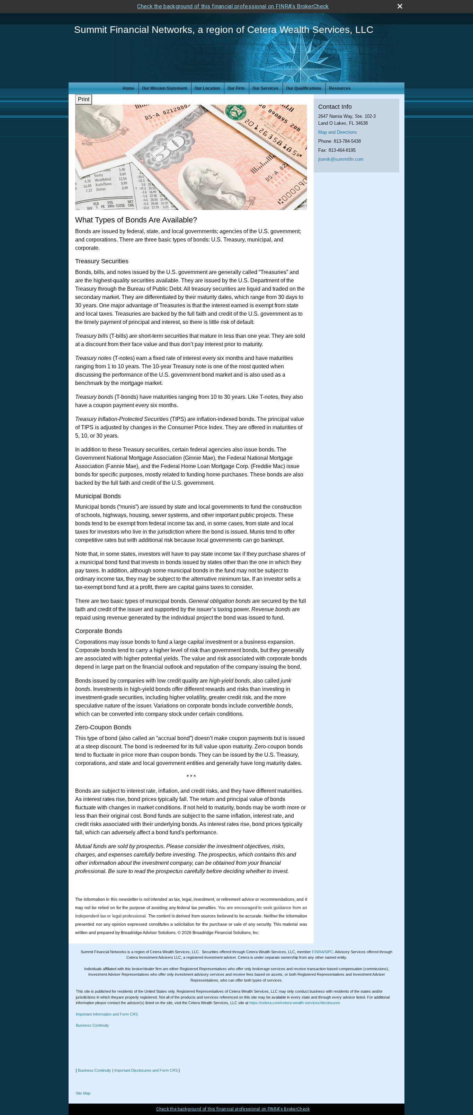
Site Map (83, 1093)
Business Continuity (92, 1025)
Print (83, 99)
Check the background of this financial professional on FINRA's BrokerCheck (233, 6)
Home (128, 88)
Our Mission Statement (164, 88)
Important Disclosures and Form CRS (146, 1070)
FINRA (317, 952)
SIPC (328, 952)
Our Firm (236, 88)
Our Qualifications (303, 88)
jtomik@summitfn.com (341, 159)
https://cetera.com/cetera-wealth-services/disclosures (294, 1003)
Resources (340, 88)
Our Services (265, 88)
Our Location (207, 88)
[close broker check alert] (400, 6)
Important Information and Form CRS (107, 1014)
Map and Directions (337, 132)
